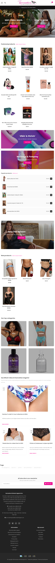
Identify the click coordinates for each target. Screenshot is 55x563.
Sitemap (14, 547)
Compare (41, 536)
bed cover (14, 467)
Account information (40, 530)
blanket (20, 467)
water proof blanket (28, 467)
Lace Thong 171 (46, 278)
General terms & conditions (14, 534)
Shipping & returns (14, 541)
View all (14, 173)
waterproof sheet (37, 467)
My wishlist (40, 534)
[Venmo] (34, 556)
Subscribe (48, 483)
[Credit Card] (21, 556)
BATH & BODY (4, 349)
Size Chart (14, 549)
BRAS (2, 321)
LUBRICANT (31, 349)
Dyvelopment (45, 559)
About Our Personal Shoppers (14, 532)
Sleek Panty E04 (27, 278)
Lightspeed (35, 559)
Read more (5, 424)
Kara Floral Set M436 (27, 67)
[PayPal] (29, 556)
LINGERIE (30, 321)
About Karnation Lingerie (14, 530)
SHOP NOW (13, 26)
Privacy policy (14, 539)
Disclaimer (14, 536)
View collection (20, 44)
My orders (41, 532)
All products (40, 539)
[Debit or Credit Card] (25, 556)
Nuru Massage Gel (6, 467)
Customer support (14, 545)
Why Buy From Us (14, 543)
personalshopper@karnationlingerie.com (15, 517)
